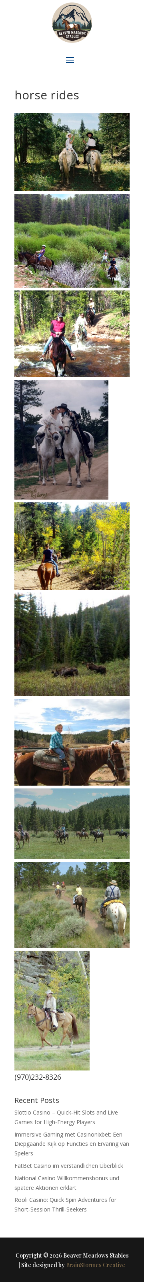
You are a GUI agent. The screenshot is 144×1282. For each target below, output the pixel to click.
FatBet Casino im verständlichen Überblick (68, 1165)
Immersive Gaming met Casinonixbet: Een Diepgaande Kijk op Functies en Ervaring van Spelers (71, 1144)
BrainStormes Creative (95, 1265)
